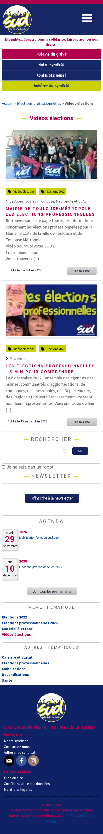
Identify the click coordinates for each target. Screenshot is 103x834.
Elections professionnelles (25, 663)
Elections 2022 (55, 191)
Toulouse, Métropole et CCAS (63, 201)
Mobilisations (14, 668)
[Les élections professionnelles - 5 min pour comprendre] (51, 334)
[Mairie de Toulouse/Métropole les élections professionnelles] (51, 177)
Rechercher (51, 439)
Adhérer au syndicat (51, 86)
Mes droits (18, 358)
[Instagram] (33, 760)
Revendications (15, 674)
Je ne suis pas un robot (29, 467)
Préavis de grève (52, 54)
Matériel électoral (18, 628)
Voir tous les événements (52, 591)
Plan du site (13, 777)
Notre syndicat (51, 65)
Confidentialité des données (27, 783)
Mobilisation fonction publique (39, 537)
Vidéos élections (23, 191)
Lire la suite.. (81, 270)
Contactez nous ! (51, 75)
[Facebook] (21, 760)
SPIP (66, 815)
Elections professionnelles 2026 (40, 567)
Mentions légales (18, 789)
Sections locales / (24, 201)
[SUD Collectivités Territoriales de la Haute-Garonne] (17, 32)
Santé (7, 680)
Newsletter (51, 476)
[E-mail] (9, 760)
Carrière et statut (17, 657)
